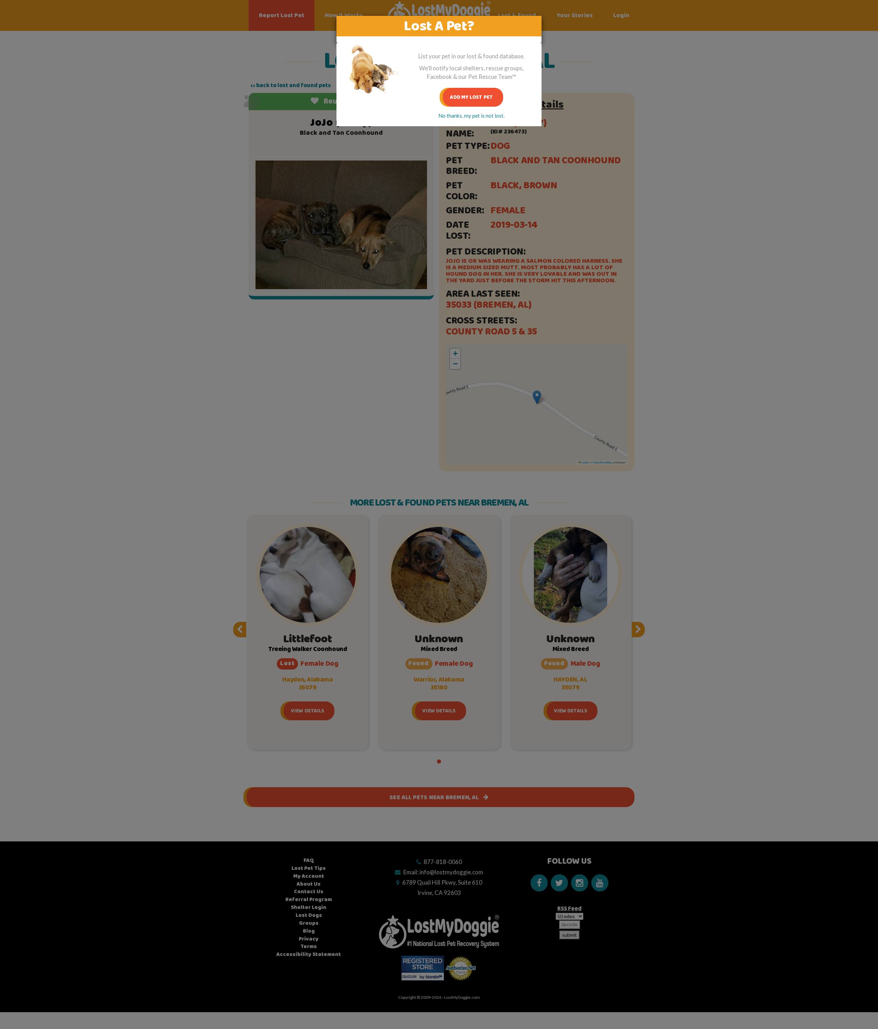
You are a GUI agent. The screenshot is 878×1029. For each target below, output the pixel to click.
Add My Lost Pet (471, 97)
